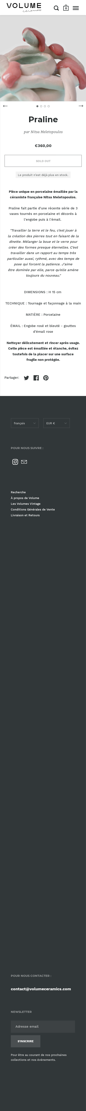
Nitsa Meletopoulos (47, 131)
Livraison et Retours (25, 515)
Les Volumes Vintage (26, 503)
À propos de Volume (25, 498)
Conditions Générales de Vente (33, 509)
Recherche (18, 492)
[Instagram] (15, 462)
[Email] (24, 462)
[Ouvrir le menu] (76, 8)
